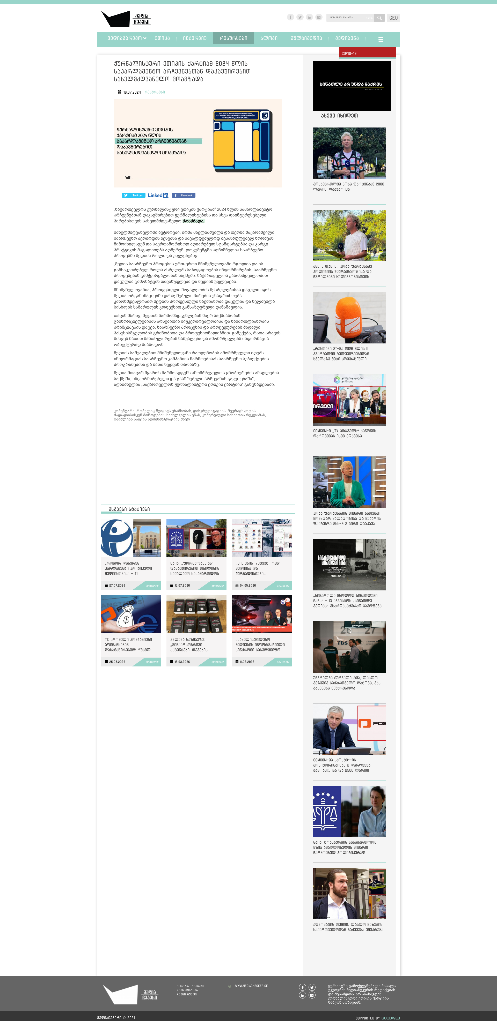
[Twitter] (158, 195)
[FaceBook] (133, 195)
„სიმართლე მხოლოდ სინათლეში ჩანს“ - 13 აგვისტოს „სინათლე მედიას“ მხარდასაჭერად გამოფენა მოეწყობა (347, 601)
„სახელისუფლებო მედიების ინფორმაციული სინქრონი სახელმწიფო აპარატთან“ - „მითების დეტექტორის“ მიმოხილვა (260, 645)
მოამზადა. (193, 221)
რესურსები (155, 92)
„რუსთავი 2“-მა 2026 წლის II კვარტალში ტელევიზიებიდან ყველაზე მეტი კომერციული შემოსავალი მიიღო (341, 354)
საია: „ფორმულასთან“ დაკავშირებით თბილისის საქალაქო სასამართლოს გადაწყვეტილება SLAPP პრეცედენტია (194, 569)
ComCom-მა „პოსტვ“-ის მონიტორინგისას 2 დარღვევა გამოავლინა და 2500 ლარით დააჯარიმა (341, 766)
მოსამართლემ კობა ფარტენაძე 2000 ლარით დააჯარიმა (348, 187)
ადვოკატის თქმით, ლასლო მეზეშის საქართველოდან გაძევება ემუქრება (348, 927)
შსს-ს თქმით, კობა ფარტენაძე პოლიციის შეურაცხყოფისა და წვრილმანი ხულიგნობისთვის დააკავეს (342, 272)
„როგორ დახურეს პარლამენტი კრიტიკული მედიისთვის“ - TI (128, 568)
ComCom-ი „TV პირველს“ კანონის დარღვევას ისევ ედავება (344, 433)
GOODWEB (391, 1018)
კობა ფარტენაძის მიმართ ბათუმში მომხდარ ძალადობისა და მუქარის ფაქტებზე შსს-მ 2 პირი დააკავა (347, 518)
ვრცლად (152, 586)
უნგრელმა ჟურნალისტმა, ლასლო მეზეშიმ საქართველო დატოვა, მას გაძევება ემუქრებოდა (347, 682)
